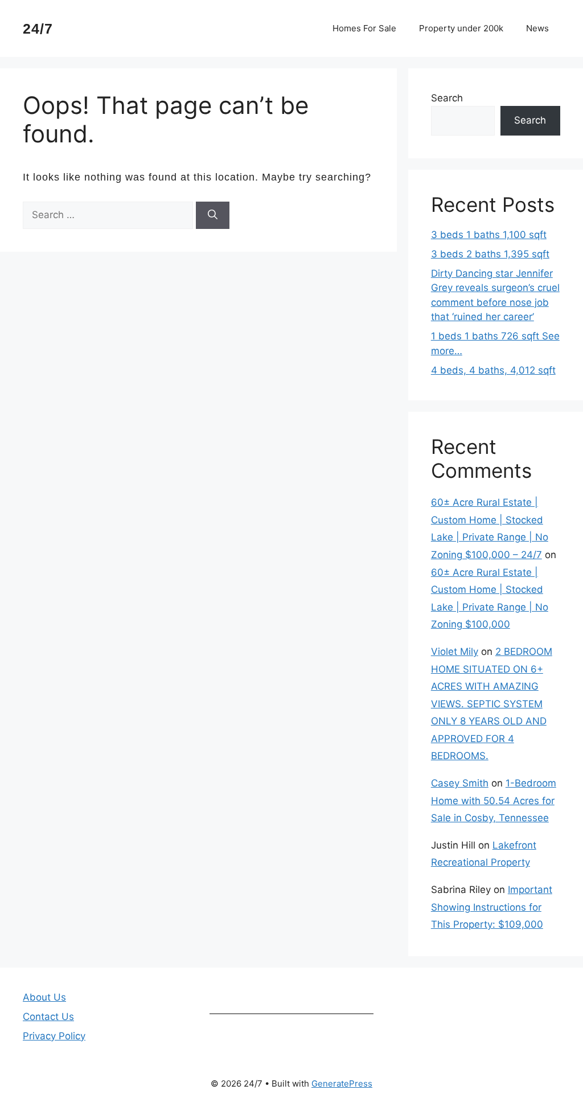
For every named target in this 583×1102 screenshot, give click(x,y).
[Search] (212, 215)
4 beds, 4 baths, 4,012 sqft (493, 370)
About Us (44, 997)
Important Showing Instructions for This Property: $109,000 (491, 907)
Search (447, 98)
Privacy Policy (54, 1036)
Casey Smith (459, 783)
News (537, 28)
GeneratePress (341, 1083)
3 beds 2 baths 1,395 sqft (490, 254)
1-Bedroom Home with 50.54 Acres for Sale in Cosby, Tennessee (493, 800)
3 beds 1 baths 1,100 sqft (489, 234)
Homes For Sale (364, 28)
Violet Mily (454, 651)
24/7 (38, 28)
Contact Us (48, 1016)
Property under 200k (461, 28)
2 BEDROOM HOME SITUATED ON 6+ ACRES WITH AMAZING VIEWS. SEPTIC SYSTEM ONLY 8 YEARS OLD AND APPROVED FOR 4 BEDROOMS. (491, 704)
